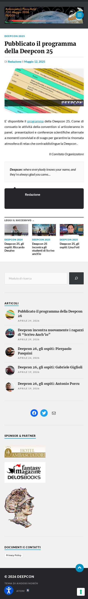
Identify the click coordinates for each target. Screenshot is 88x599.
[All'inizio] (80, 568)
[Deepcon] (44, 15)
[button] (8, 590)
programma (35, 121)
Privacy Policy (13, 555)
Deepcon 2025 (15, 36)
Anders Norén (27, 583)
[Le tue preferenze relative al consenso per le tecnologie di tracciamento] (81, 592)
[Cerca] (76, 278)
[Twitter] (44, 413)
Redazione (14, 61)
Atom (21, 590)
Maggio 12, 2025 (34, 61)
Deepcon (25, 576)
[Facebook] (34, 413)
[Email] (54, 413)
